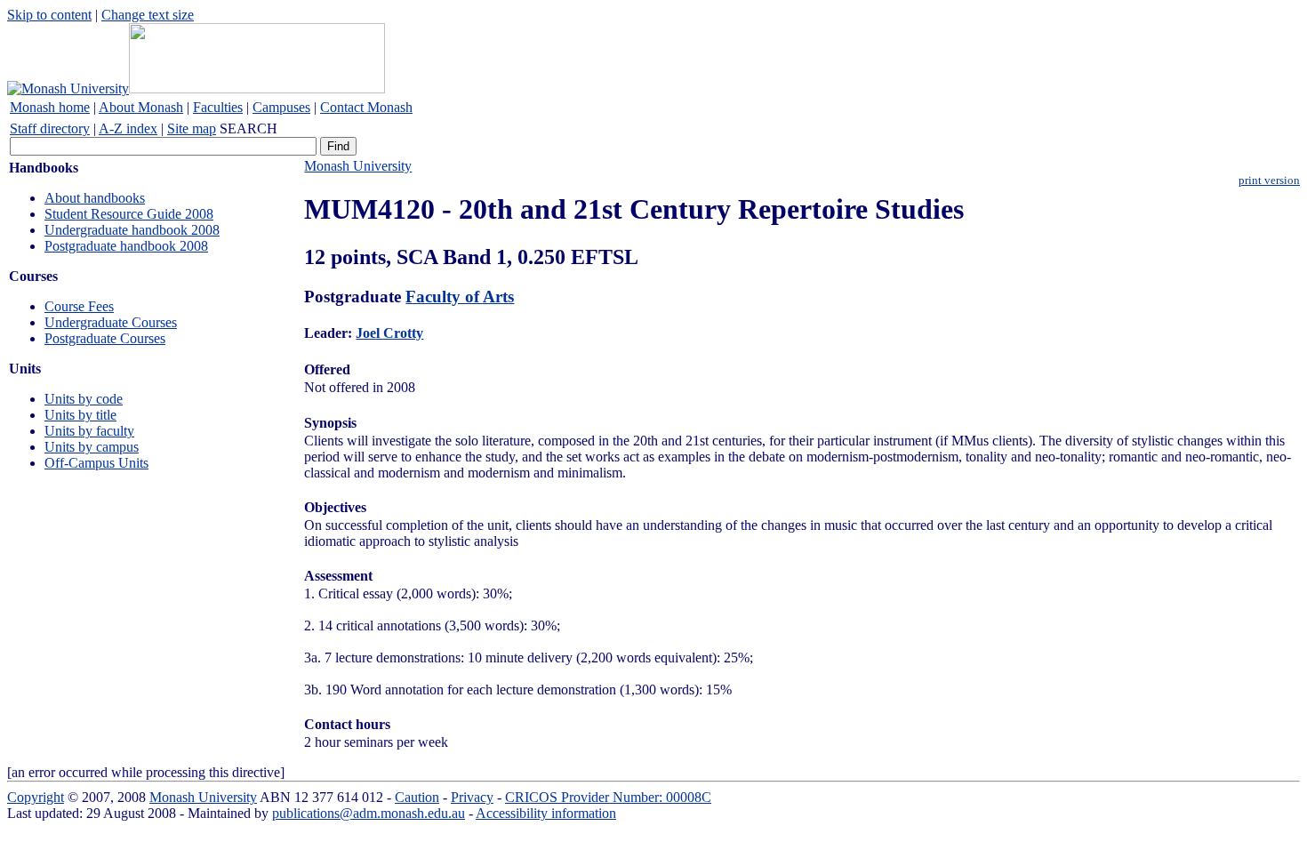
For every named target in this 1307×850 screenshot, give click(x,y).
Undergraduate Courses (110, 322)
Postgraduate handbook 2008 (126, 245)
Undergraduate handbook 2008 (132, 229)
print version (1269, 180)
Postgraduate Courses (104, 338)
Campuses (281, 107)
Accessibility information (546, 813)
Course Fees (79, 306)
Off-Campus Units (96, 462)
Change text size (147, 14)
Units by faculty (89, 430)
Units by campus (91, 446)
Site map (191, 128)
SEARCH (248, 128)
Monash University (358, 165)
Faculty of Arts (459, 296)
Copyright (35, 797)
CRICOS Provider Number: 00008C (608, 797)
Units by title (80, 414)
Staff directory (50, 128)
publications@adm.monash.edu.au (368, 813)
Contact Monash (366, 107)
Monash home (50, 107)
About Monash (141, 107)
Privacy (472, 797)
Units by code (83, 398)
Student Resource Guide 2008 (128, 213)
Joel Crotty (389, 333)
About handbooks (94, 197)
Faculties (218, 107)
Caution (417, 797)
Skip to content (49, 14)
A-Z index (128, 128)
